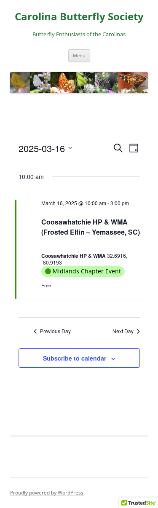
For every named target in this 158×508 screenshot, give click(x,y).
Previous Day (55, 331)
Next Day (123, 331)
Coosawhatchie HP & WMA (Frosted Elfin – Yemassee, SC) (90, 227)
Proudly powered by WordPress (46, 492)
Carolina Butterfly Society (79, 16)
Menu (79, 55)
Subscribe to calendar (74, 358)
